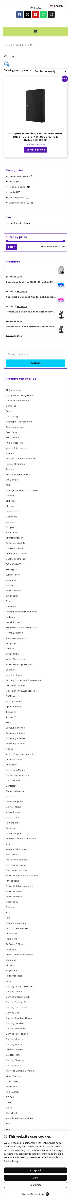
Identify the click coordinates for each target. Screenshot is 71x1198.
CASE (8, 1102)
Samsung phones (15, 727)
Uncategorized (17, 197)
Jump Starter (13, 574)
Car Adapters (13, 780)
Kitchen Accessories (17, 638)
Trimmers (11, 606)
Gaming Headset (15, 1023)
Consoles (11, 960)
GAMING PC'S (13, 1055)
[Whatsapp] (43, 14)
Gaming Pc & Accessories (20, 986)
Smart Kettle (12, 653)
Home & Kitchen (14, 632)
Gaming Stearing (15, 1060)
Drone (9, 411)
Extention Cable (14, 675)
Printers (10, 453)
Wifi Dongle (12, 479)
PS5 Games (12, 1086)
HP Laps (10, 506)
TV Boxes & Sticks (15, 944)
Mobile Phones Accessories (21, 754)
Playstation (12, 970)
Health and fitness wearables (21, 627)
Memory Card (13, 807)
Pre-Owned (12, 854)
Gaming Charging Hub (18, 996)
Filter (11, 247)
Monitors (10, 522)
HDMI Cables (12, 437)
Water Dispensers (15, 659)
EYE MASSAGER (13, 564)
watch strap (12, 901)
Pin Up (12, 181)
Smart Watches (14, 896)
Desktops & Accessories (19, 421)
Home (7, 45)
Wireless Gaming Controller (20, 1070)
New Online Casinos (19, 176)
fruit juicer (11, 643)
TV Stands (11, 949)
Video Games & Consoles (20, 954)
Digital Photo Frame (16, 553)
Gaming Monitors (15, 1039)
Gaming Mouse (14, 1044)
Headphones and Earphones (21, 611)
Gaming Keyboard (16, 1028)
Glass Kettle (12, 1113)
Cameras (11, 405)
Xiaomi (9, 748)
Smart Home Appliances (19, 664)
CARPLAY (10, 696)
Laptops (10, 495)
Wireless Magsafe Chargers (21, 838)
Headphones (13, 622)
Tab (8, 917)
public (12, 192)
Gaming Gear (13, 1012)
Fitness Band (12, 880)
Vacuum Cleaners (15, 685)
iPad (8, 912)
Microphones (13, 812)
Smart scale (12, 595)
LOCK (8, 1128)
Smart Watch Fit (14, 891)
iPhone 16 (11, 712)
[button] (35, 31)
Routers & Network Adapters (21, 458)
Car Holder (12, 785)
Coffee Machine (14, 548)
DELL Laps (11, 500)
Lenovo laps (12, 511)
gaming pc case (14, 1049)
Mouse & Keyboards (17, 448)
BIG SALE (10, 1097)
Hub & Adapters (14, 442)
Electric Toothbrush (16, 558)
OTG (8, 843)
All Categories (13, 390)
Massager (11, 580)
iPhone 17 (11, 717)
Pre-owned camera (16, 859)
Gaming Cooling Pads (17, 1002)
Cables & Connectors (17, 775)
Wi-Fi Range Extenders (18, 474)
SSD (8, 485)
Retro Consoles (14, 975)
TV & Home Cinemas (17, 928)
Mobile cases (13, 817)
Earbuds (10, 617)
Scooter (10, 585)
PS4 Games (12, 1081)
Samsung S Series (15, 738)
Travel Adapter (14, 833)
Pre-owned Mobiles (16, 870)
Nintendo (11, 965)
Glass (9, 1107)
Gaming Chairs (14, 991)
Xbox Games (12, 1091)
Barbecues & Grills (15, 543)
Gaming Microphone (17, 1033)
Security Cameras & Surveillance (23, 680)
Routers (10, 469)
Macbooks (11, 516)
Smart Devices (13, 590)
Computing (12, 416)
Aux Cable (11, 764)
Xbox (8, 981)
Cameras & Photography (19, 395)
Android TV (12, 933)
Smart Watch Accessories (20, 886)
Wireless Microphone (17, 849)
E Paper (10, 527)
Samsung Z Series (15, 743)
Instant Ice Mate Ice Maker (20, 1118)
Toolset (10, 601)
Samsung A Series (15, 733)
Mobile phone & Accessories (21, 690)
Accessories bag (15, 427)
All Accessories (14, 759)
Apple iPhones (13, 706)
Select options (35, 149)
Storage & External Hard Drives (22, 490)
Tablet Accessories (16, 923)
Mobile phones (14, 701)
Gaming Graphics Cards (19, 1018)
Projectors (11, 938)
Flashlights (11, 569)
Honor (9, 722)
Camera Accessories (17, 400)
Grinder (10, 648)
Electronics (12, 532)
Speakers (11, 828)
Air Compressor (14, 537)
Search (35, 363)
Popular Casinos (18, 186)
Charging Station (15, 791)
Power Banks (13, 822)
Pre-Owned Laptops (17, 865)
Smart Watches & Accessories (22, 875)
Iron (8, 1123)
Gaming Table (13, 1065)
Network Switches (15, 464)
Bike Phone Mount (15, 770)
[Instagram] (51, 14)
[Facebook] (19, 14)
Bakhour (10, 669)
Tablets (10, 907)
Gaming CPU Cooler (16, 1007)
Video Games (13, 1076)
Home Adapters (14, 801)
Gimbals (10, 796)
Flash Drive (11, 432)
